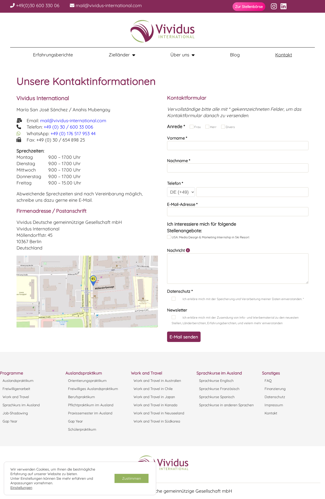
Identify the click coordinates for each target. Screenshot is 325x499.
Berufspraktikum (81, 397)
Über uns (179, 55)
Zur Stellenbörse (249, 6)
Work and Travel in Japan (154, 397)
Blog (235, 55)
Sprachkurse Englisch (216, 380)
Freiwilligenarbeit (16, 388)
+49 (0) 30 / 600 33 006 (68, 127)
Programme (11, 373)
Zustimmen (131, 478)
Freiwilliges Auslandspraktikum (93, 388)
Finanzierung (275, 388)
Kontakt (283, 55)
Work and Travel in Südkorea (157, 421)
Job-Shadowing (15, 413)
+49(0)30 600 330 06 (37, 5)
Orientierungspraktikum (87, 380)
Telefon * (175, 183)
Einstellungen (21, 487)
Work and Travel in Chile (153, 388)
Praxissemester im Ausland (90, 413)
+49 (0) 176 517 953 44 (73, 133)
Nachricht (176, 250)
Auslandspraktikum (18, 380)
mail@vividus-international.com (108, 5)
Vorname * (177, 138)
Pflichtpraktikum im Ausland (90, 405)
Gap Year (10, 421)
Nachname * (178, 160)
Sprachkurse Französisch (219, 388)
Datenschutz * (180, 291)
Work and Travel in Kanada (155, 405)
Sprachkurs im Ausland (21, 405)
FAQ (268, 380)
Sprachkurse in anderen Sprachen (226, 405)
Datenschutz (275, 397)
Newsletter (177, 310)
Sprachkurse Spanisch (217, 397)
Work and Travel (16, 397)
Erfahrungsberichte (53, 55)
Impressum (274, 405)
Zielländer (119, 55)
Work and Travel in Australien (157, 380)
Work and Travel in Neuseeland (159, 413)
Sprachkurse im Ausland (219, 373)
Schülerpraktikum (82, 429)
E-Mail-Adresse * (182, 204)
